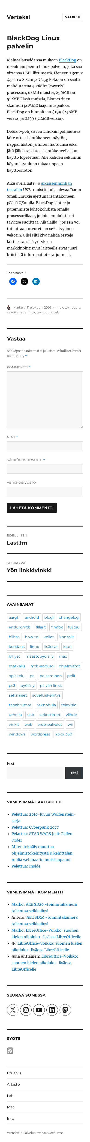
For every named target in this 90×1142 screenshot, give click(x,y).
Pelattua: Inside (26, 866)
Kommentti (19, 367)
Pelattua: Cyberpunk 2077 (35, 827)
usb (56, 312)
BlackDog (67, 60)
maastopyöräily (40, 656)
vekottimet (15, 312)
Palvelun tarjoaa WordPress (43, 1133)
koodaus (17, 646)
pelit (71, 676)
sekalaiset (18, 695)
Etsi (10, 763)
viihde (71, 715)
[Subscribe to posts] (10, 1050)
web (28, 724)
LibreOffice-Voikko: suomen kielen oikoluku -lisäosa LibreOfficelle (45, 963)
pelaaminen (51, 676)
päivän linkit (51, 685)
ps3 (12, 685)
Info (10, 1118)
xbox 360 (63, 734)
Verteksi (18, 17)
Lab (10, 1096)
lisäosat (51, 646)
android (32, 617)
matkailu (17, 666)
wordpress (40, 734)
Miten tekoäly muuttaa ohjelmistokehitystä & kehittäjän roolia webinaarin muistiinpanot (42, 853)
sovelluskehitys (46, 695)
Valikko (73, 17)
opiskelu (16, 676)
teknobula (72, 307)
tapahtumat (20, 705)
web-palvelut (50, 724)
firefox (57, 627)
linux (59, 307)
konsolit (66, 637)
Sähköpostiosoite (26, 460)
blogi (49, 617)
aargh (14, 617)
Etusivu (14, 1073)
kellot (49, 637)
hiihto (14, 637)
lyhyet (14, 656)
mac (63, 656)
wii (70, 724)
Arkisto (13, 1084)
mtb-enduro (42, 666)
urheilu (15, 715)
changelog (69, 617)
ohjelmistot (69, 666)
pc (32, 676)
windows (17, 734)
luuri (67, 646)
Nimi (12, 437)
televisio (68, 705)
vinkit (14, 724)
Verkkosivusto (21, 482)
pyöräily (28, 685)
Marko (18, 307)
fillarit (41, 627)
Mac (11, 1107)
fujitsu (74, 627)
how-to (31, 637)
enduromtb (19, 627)
